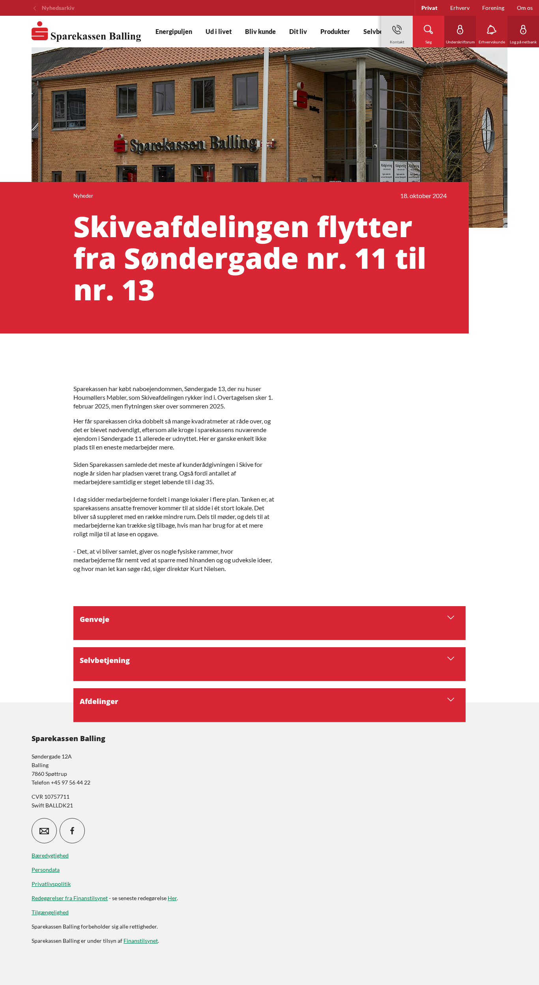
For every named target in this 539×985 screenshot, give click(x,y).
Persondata (46, 869)
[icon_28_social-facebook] (72, 830)
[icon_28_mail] (44, 830)
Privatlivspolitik (51, 883)
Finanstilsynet (141, 940)
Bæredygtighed (50, 855)
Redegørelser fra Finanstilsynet (70, 898)
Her (172, 898)
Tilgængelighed (50, 912)
